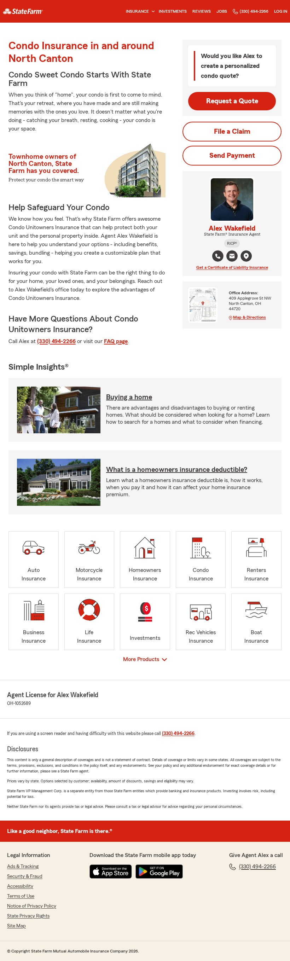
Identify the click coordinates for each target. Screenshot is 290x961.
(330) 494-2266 (254, 11)
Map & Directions (249, 317)
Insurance (137, 11)
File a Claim (232, 131)
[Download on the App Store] (110, 871)
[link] (23, 11)
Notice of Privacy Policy (31, 906)
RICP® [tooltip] (232, 243)
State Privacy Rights (28, 916)
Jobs (221, 11)
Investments (173, 11)
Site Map (16, 926)
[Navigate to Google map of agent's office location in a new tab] (246, 256)
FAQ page (116, 341)
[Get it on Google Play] (159, 871)
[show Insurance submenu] (152, 11)
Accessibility (20, 886)
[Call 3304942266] (218, 256)
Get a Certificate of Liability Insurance (232, 267)
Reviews (201, 11)
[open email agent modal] (232, 257)
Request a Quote (232, 101)
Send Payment (232, 155)
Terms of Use (20, 896)
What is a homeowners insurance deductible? (176, 469)
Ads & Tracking (23, 866)
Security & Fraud (24, 876)
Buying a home (129, 397)
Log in (280, 11)
